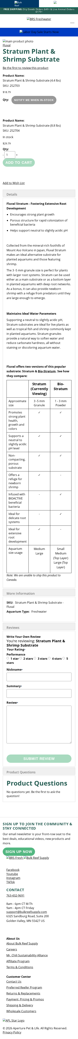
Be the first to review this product (25, 68)
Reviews (13, 627)
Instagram (13, 878)
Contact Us (13, 982)
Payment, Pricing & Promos (25, 999)
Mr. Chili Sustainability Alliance (27, 955)
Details (12, 194)
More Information (21, 593)
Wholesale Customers (21, 1011)
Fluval (7, 45)
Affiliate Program (18, 961)
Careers (11, 949)
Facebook (12, 870)
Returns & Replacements (23, 993)
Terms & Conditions (19, 967)
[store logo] (39, 21)
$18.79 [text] (7, 92)
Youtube (12, 874)
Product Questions (21, 772)
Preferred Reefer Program (24, 987)
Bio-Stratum (47, 371)
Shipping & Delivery (19, 1005)
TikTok (10, 882)
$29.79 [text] (7, 143)
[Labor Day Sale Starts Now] (39, 32)
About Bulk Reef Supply (22, 943)
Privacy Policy (12, 1032)
